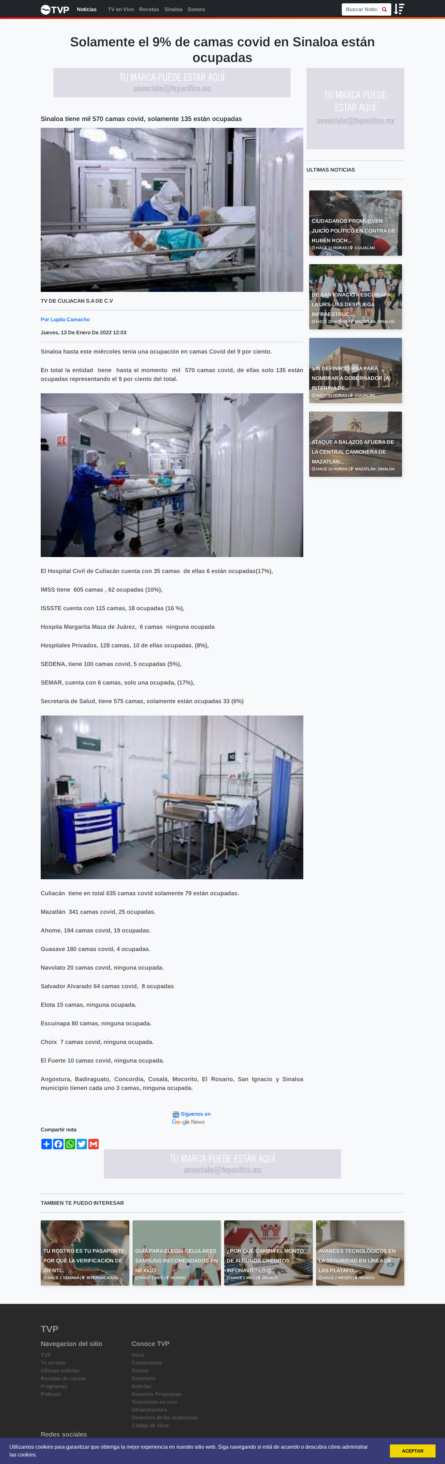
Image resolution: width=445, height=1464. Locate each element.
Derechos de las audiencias (165, 1417)
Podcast (51, 1394)
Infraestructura (149, 1409)
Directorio (143, 1378)
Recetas (149, 9)
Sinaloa (173, 9)
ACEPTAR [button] (412, 1451)
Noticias (87, 9)
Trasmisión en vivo (154, 1402)
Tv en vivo (53, 1363)
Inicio (138, 1355)
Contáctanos (147, 1363)
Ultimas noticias (60, 1370)
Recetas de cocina (63, 1378)
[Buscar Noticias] (384, 9)
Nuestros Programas (157, 1394)
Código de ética (150, 1425)
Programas (54, 1386)
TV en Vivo (120, 9)
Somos (140, 1370)
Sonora (196, 9)
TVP (46, 1355)
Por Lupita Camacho (65, 319)
